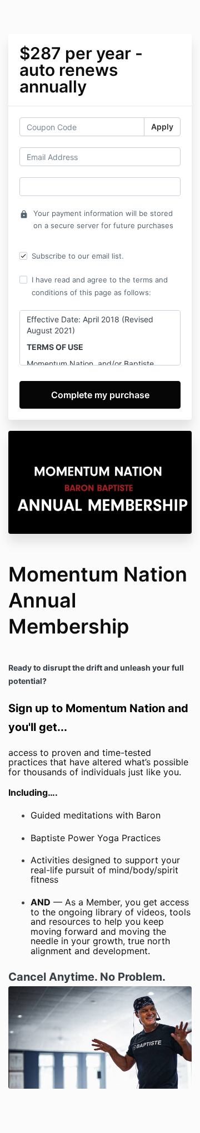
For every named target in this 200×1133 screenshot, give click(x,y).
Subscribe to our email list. (78, 255)
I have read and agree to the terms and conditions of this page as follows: (100, 285)
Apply (162, 126)
